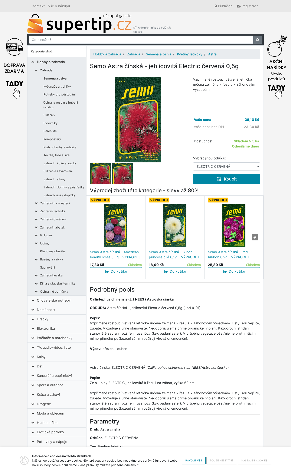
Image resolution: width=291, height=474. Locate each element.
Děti (40, 366)
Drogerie (44, 404)
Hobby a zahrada (51, 62)
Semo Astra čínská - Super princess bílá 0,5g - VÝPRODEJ (174, 254)
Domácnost (46, 310)
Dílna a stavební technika (57, 283)
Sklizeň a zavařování (57, 171)
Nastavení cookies (254, 460)
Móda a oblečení (50, 413)
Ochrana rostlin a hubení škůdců (60, 105)
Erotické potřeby (50, 432)
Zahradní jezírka (51, 275)
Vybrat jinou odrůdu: (209, 158)
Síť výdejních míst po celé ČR (152, 29)
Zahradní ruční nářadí (55, 203)
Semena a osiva (54, 78)
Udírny (44, 243)
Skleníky (49, 115)
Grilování (46, 235)
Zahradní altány (54, 179)
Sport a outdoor (50, 385)
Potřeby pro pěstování (59, 94)
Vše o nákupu (59, 6)
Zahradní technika (53, 211)
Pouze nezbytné (221, 460)
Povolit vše (193, 460)
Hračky (42, 319)
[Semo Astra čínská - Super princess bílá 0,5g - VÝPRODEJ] (174, 225)
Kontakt (38, 6)
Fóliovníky (50, 123)
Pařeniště (50, 131)
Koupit (229, 179)
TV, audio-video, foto (54, 347)
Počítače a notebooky (54, 338)
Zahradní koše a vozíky (60, 163)
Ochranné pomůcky (54, 291)
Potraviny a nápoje (52, 441)
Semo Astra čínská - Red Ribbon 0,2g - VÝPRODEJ (228, 254)
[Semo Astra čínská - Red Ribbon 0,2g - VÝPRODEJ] (233, 225)
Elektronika (46, 328)
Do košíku (118, 271)
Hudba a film (47, 423)
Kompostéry (52, 139)
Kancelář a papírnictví (54, 375)
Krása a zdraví (48, 394)
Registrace (250, 6)
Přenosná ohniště (52, 251)
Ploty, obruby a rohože (59, 147)
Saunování (47, 267)
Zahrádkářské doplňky (59, 195)
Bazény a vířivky (51, 259)
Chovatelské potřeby (54, 300)
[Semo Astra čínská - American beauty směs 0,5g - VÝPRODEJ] (115, 225)
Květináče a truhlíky (57, 86)
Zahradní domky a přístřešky (64, 187)
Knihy (41, 357)
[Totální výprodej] (276, 66)
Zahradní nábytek (52, 227)
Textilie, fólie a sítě (56, 155)
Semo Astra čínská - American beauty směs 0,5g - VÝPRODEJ (115, 254)
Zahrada (46, 70)
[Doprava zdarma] (14, 66)
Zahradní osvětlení (53, 219)
